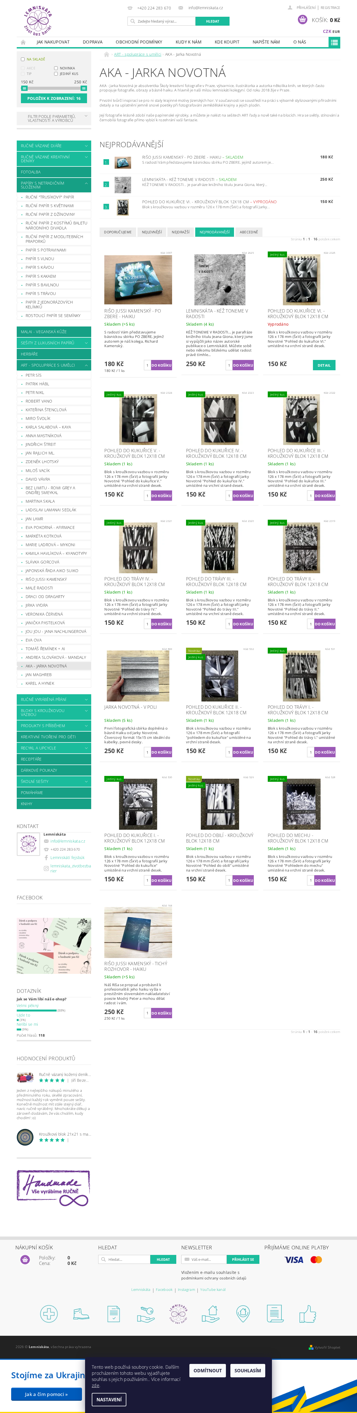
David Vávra (38, 479)
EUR (336, 31)
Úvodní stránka (23, 42)
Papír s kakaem (41, 276)
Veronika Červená (44, 614)
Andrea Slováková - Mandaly (56, 657)
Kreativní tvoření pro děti (48, 736)
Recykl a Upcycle (38, 748)
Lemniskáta (141, 1290)
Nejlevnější (152, 232)
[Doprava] (81, 1313)
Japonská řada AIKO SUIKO (52, 570)
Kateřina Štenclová (46, 409)
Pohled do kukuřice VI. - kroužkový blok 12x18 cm (209, 201)
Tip (29, 73)
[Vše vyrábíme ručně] (308, 1313)
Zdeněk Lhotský (42, 461)
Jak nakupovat (53, 42)
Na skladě (36, 59)
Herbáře (29, 354)
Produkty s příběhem (43, 725)
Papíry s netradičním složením (42, 185)
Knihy (26, 803)
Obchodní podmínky (139, 42)
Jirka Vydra (37, 605)
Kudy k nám (188, 42)
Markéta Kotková (44, 536)
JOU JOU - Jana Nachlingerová (56, 631)
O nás (299, 42)
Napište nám (266, 42)
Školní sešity (34, 781)
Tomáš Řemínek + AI (45, 648)
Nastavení (109, 1400)
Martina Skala (40, 501)
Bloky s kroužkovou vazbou (43, 712)
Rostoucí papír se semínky (53, 315)
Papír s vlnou (40, 258)
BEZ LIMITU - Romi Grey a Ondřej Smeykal (50, 490)
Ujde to (23, 1015)
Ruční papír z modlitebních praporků (54, 239)
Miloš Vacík (38, 470)
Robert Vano (39, 401)
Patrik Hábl (37, 383)
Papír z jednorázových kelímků (49, 304)
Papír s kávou (40, 267)
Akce (31, 68)
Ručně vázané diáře (41, 145)
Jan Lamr (34, 518)
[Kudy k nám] (211, 1313)
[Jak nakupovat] (49, 1313)
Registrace (330, 7)
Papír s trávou (41, 293)
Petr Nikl (35, 392)
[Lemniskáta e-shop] (178, 1313)
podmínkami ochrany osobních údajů (214, 1278)
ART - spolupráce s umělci (48, 365)
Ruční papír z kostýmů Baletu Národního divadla (57, 225)
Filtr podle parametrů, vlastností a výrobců (52, 118)
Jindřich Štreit (41, 444)
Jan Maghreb (39, 674)
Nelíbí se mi (27, 1024)
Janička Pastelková (45, 622)
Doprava (92, 42)
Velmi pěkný (28, 1005)
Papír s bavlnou (42, 284)
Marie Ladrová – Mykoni (50, 544)
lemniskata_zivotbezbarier (70, 868)
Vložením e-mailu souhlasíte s (214, 1275)
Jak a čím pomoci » (46, 1394)
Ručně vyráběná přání (43, 699)
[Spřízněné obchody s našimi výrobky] (243, 1313)
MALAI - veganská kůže (44, 331)
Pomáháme (32, 792)
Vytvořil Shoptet (327, 1347)
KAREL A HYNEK (40, 683)
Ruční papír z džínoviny (50, 214)
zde (95, 1385)
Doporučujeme (118, 232)
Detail (324, 365)
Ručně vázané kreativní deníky (45, 158)
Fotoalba (31, 172)
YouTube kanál (213, 1290)
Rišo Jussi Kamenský (46, 579)
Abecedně (249, 232)
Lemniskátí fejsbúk (67, 857)
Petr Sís (34, 375)
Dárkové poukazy (39, 770)
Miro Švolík (38, 418)
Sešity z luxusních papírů (47, 342)
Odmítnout (208, 1371)
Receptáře (31, 759)
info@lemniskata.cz (67, 841)
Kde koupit (227, 42)
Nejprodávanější (215, 232)
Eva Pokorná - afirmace (50, 527)
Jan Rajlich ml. (40, 453)
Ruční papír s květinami (50, 205)
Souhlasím (248, 1371)
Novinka (67, 68)
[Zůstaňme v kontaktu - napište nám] (276, 1313)
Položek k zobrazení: (54, 98)
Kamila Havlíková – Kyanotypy (56, 553)
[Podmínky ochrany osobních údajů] (146, 1313)
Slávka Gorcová (42, 562)
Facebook (164, 1290)
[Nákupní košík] (25, 1260)
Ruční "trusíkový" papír (50, 197)
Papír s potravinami (46, 250)
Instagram (186, 1290)
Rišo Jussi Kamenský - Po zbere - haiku (192, 157)
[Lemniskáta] (38, 21)
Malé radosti (39, 588)
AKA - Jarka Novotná (46, 666)
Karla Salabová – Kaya (48, 427)
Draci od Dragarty (45, 596)
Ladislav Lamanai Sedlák (51, 509)
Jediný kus (69, 73)
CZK (327, 31)
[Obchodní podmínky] (114, 1313)
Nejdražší (180, 232)
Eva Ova (34, 640)
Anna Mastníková (44, 435)
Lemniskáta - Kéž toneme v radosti (189, 179)
